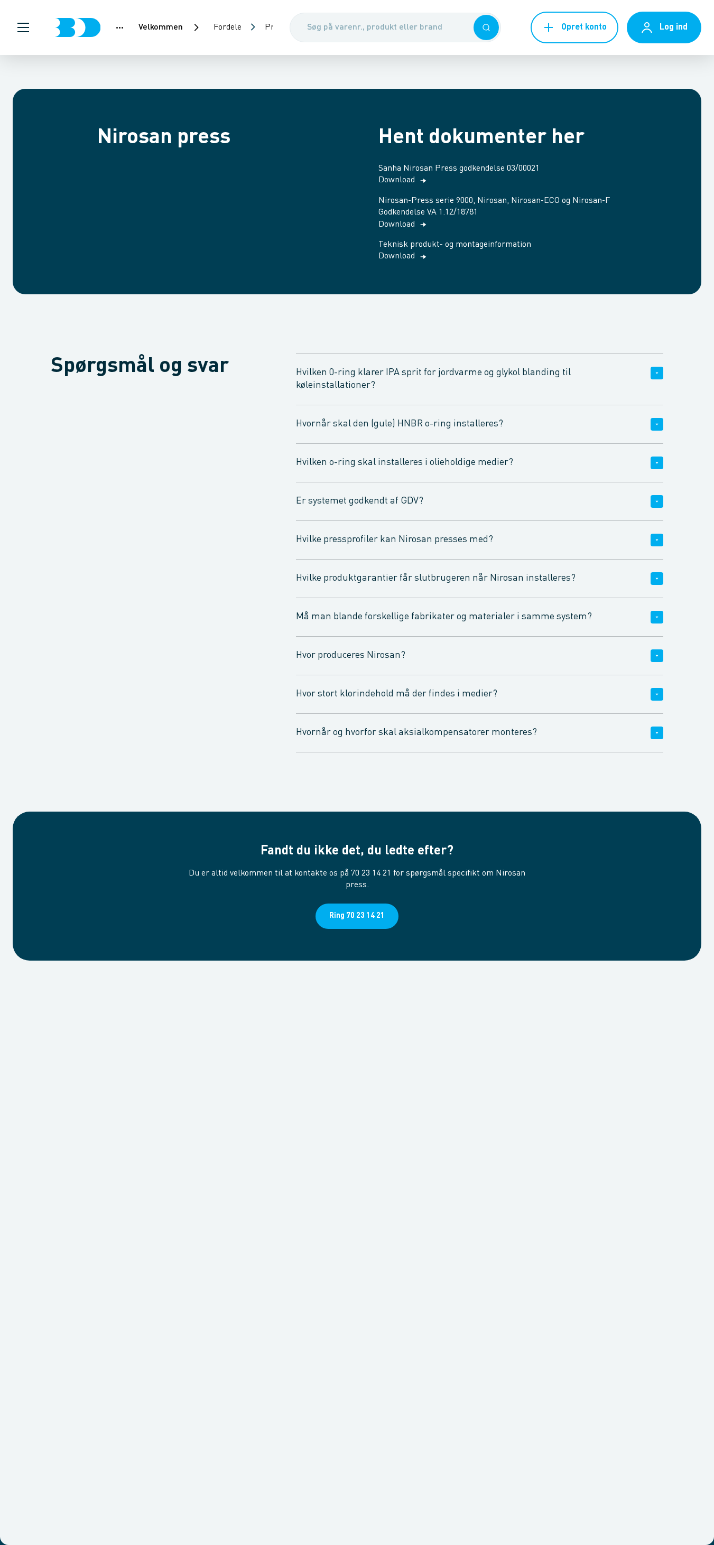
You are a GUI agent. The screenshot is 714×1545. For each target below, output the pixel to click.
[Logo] (77, 27)
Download (396, 180)
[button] (23, 27)
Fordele (228, 27)
